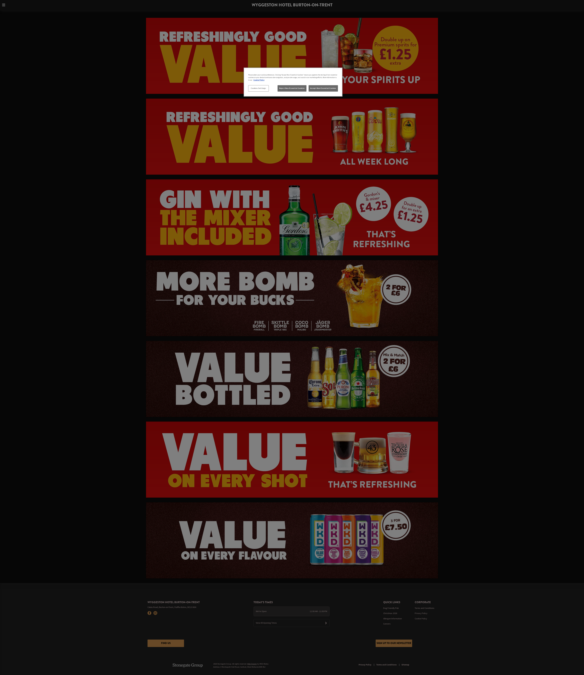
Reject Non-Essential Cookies (292, 88)
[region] (293, 82)
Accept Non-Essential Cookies (323, 88)
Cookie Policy (258, 80)
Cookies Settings (258, 88)
